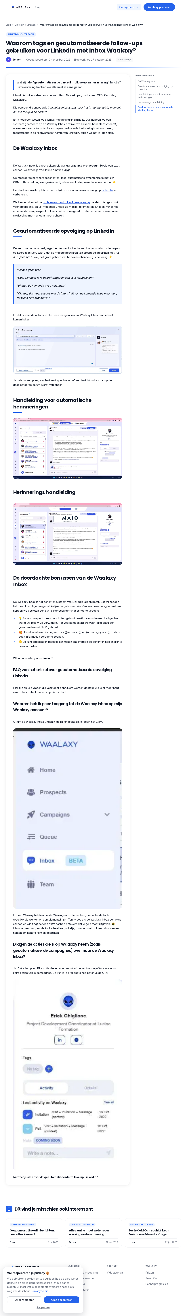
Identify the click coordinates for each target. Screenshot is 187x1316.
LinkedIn (107, 190)
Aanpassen (43, 1307)
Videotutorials (115, 1272)
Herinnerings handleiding (151, 102)
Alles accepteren (61, 1299)
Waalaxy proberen (159, 7)
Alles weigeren (24, 1299)
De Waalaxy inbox (147, 81)
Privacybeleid (40, 1291)
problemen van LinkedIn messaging (66, 202)
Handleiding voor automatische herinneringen (154, 96)
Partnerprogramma (157, 1283)
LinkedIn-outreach (25, 24)
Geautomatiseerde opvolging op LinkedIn (155, 88)
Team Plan (152, 1278)
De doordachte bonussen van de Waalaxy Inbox (155, 109)
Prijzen (150, 1272)
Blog (37, 6)
